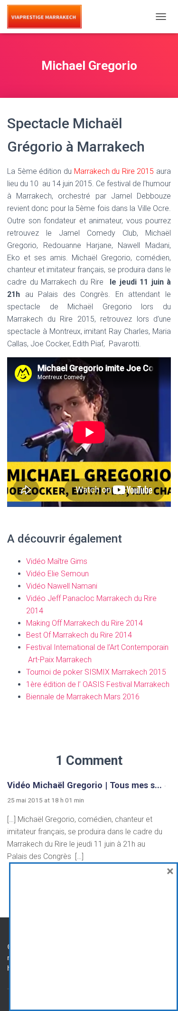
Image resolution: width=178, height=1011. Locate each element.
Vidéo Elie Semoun (57, 573)
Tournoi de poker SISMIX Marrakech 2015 (96, 672)
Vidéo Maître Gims (57, 561)
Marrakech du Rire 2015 (114, 171)
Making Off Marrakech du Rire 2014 (84, 623)
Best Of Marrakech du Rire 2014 (79, 634)
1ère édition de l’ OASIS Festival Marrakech (97, 684)
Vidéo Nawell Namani (62, 586)
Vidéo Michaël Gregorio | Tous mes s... (84, 785)
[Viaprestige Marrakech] (48, 17)
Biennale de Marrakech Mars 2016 (83, 696)
